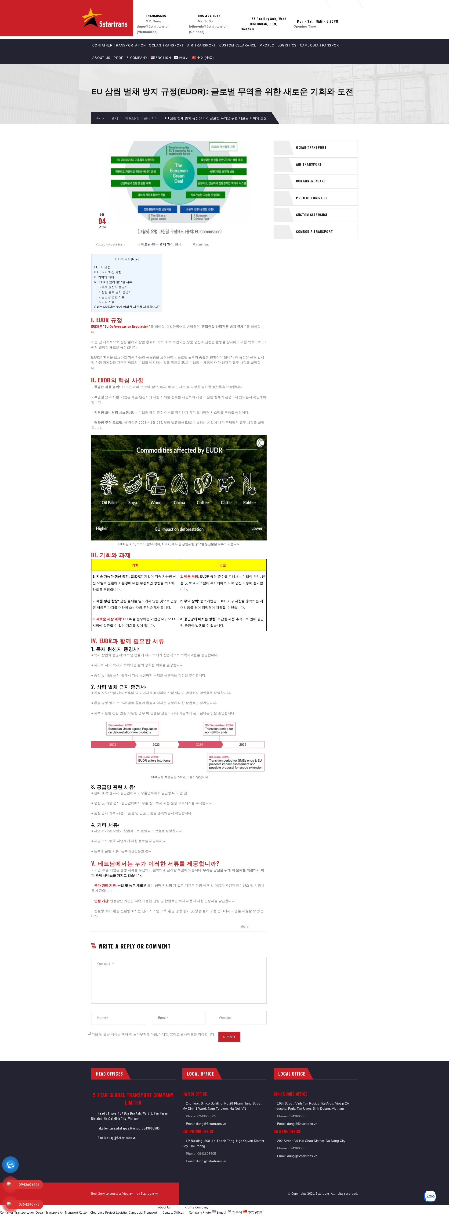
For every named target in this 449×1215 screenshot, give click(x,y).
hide (135, 259)
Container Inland (311, 180)
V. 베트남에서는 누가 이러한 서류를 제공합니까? (126, 307)
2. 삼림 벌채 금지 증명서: (115, 292)
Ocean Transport (166, 45)
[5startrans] (110, 9)
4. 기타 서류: (106, 302)
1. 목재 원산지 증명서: (113, 287)
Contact (168, 1212)
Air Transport (201, 45)
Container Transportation (119, 45)
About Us (101, 58)
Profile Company (131, 58)
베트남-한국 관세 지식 (141, 118)
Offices (179, 1212)
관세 (115, 118)
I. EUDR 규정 (102, 267)
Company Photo (200, 1212)
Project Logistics (278, 45)
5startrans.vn (150, 1193)
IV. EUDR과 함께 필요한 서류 (113, 282)
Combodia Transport (314, 231)
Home (100, 118)
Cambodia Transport (320, 45)
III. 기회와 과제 (104, 277)
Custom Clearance (238, 45)
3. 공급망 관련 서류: (111, 297)
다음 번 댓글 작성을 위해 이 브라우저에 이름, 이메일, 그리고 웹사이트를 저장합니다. (153, 1034)
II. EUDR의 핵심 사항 (107, 272)
